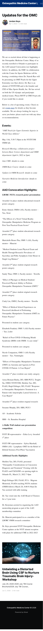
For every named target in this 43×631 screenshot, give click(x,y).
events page (10, 107)
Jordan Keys (14, 21)
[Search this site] (37, 3)
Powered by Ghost (21, 612)
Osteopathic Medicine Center (19, 3)
